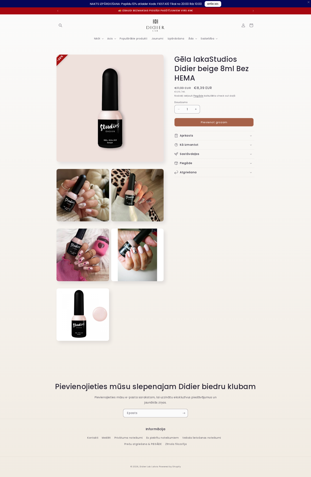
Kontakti (92, 438)
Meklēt (106, 438)
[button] (60, 25)
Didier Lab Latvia (149, 466)
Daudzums (181, 102)
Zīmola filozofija (176, 444)
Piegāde (198, 95)
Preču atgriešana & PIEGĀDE (143, 444)
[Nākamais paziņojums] (253, 10)
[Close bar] (309, 2)
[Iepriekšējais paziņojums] (58, 10)
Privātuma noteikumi (128, 438)
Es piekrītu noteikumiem (162, 438)
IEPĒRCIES (212, 4)
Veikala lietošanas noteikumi (201, 438)
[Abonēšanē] (184, 413)
